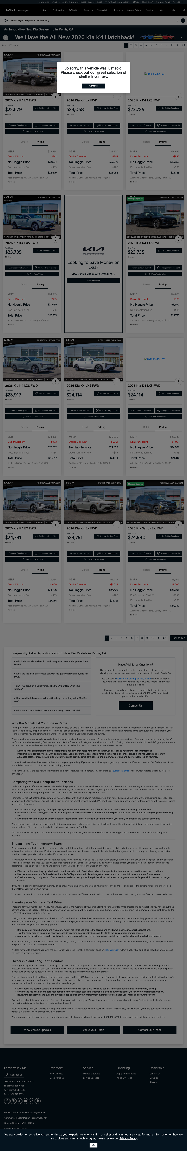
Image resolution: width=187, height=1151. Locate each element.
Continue (93, 86)
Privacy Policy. (128, 1138)
